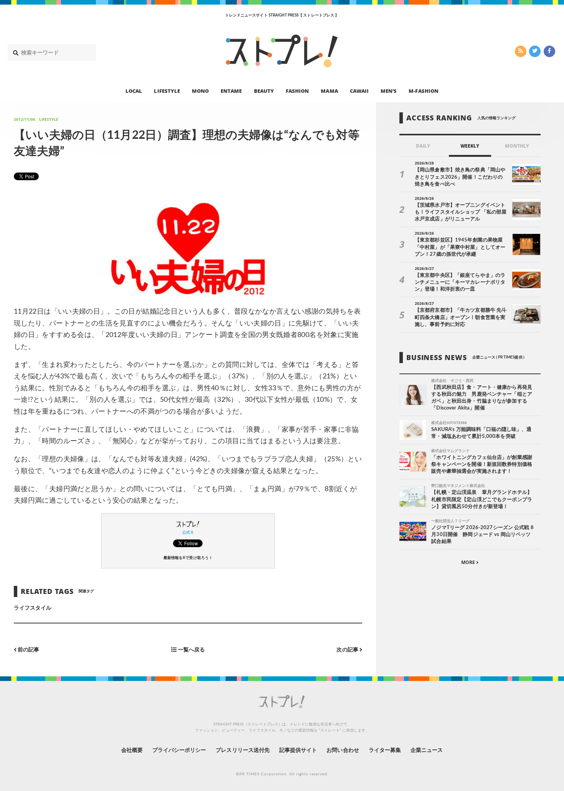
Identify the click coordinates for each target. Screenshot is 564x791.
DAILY (423, 146)
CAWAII (359, 90)
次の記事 (347, 650)
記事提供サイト (298, 750)
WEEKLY (469, 146)
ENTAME (231, 90)
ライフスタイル (32, 608)
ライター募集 (385, 750)
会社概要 (132, 750)
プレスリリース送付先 (243, 750)
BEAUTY (264, 90)
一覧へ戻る (190, 650)
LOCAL (133, 90)
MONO (200, 90)
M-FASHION (423, 90)
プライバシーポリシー (179, 750)
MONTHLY (517, 146)
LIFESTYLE (167, 90)
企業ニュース (427, 750)
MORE (468, 562)
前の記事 (27, 650)
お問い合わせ (343, 750)
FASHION (297, 90)
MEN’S (389, 90)
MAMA (329, 90)
